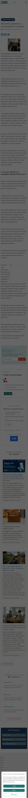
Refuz (14, 790)
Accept (14, 786)
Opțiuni (15, 794)
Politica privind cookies (8, 782)
